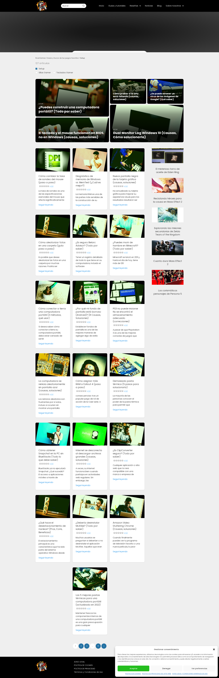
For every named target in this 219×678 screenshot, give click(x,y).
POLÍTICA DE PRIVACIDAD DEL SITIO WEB (156, 674)
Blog (159, 5)
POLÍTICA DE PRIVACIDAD (84, 668)
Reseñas (134, 5)
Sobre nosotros (173, 5)
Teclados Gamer (64, 72)
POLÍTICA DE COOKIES (133, 674)
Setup (41, 68)
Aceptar (133, 668)
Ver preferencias (199, 668)
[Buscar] (83, 6)
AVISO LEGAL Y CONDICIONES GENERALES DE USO (190, 674)
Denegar (166, 668)
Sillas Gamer (45, 72)
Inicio (101, 5)
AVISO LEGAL (79, 662)
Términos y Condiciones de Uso (88, 672)
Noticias (149, 5)
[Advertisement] (109, 30)
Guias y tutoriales (116, 5)
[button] (214, 649)
